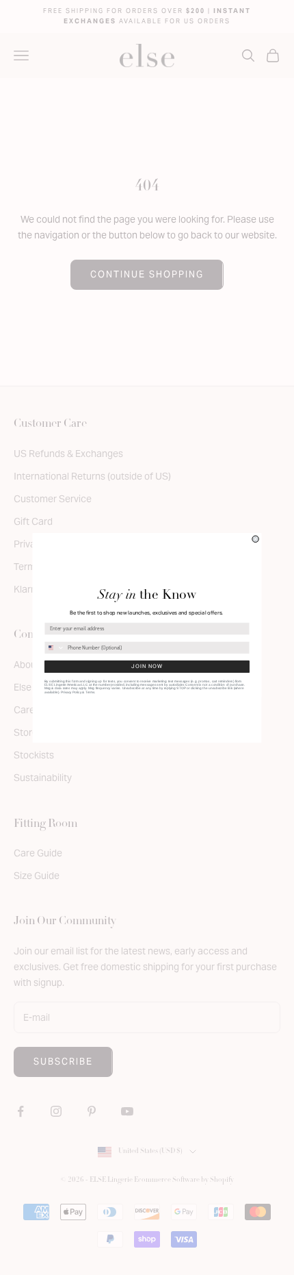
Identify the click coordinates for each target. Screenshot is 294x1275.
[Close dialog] (255, 538)
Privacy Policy (71, 691)
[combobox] (54, 647)
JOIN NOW (146, 666)
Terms (89, 691)
